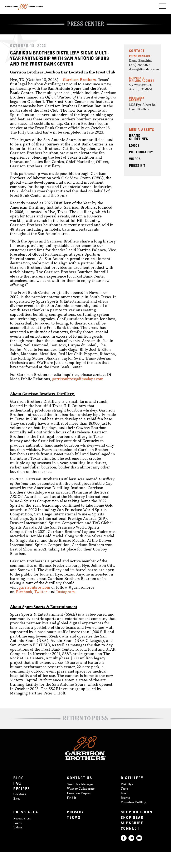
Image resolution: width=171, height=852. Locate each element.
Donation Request (79, 793)
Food (124, 793)
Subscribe (132, 823)
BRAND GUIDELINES (138, 137)
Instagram (65, 591)
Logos (17, 823)
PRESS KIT (137, 166)
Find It (71, 798)
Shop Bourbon (137, 812)
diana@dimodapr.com (144, 69)
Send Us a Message (80, 784)
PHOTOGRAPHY (141, 152)
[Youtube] (139, 838)
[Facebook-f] (124, 838)
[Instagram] (131, 838)
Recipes (21, 789)
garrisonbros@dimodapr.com (77, 378)
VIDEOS (135, 159)
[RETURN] (85, 719)
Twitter (40, 591)
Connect (130, 829)
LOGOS (134, 146)
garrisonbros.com (34, 587)
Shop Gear (132, 818)
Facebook (24, 591)
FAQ (17, 784)
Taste (124, 788)
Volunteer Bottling (133, 802)
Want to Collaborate (80, 788)
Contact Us (79, 778)
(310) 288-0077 (139, 65)
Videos (17, 827)
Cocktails (19, 794)
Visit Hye (127, 784)
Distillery (132, 778)
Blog (18, 778)
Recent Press (22, 818)
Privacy (75, 812)
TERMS (74, 818)
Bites (16, 798)
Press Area (25, 812)
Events (125, 798)
